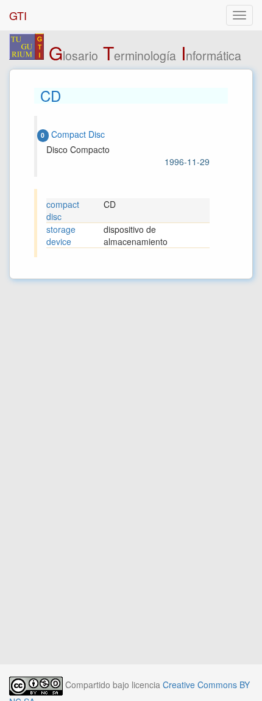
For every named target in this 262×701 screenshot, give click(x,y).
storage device (61, 235)
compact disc (62, 210)
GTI (18, 15)
